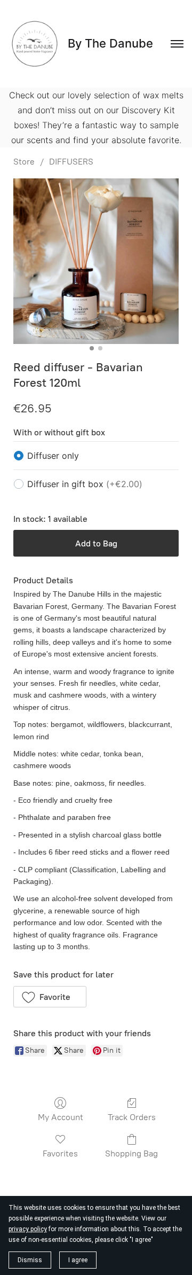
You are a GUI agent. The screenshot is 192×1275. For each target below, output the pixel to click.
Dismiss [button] (30, 1260)
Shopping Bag (131, 1153)
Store (24, 162)
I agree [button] (77, 1260)
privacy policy (28, 1229)
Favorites (60, 1153)
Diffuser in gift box (84, 484)
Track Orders (132, 1117)
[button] (49, 996)
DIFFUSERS (71, 162)
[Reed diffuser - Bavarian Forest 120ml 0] (96, 261)
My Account (60, 1117)
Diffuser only (53, 455)
